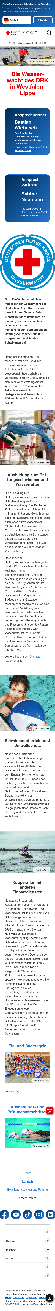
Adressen (10, 1290)
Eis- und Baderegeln (28, 1045)
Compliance (39, 1290)
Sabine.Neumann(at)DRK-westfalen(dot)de (34, 213)
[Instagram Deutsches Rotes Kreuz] (39, 1214)
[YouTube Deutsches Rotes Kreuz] (16, 1214)
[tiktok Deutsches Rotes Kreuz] (27, 1214)
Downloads (18, 1297)
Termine (41, 1300)
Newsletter (44, 1297)
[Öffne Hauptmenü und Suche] (50, 33)
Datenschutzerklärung (16, 1293)
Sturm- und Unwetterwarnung (20, 1300)
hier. (37, 656)
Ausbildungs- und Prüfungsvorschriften (27, 1109)
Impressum (31, 1297)
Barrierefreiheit (23, 1290)
